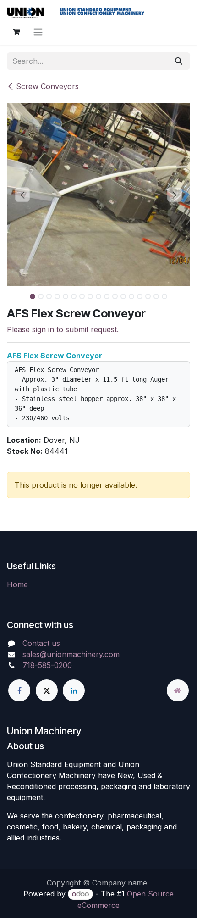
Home (17, 584)
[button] (22, 194)
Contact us (41, 643)
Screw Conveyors (47, 86)
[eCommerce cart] (16, 31)
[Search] (178, 61)
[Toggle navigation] (38, 31)
